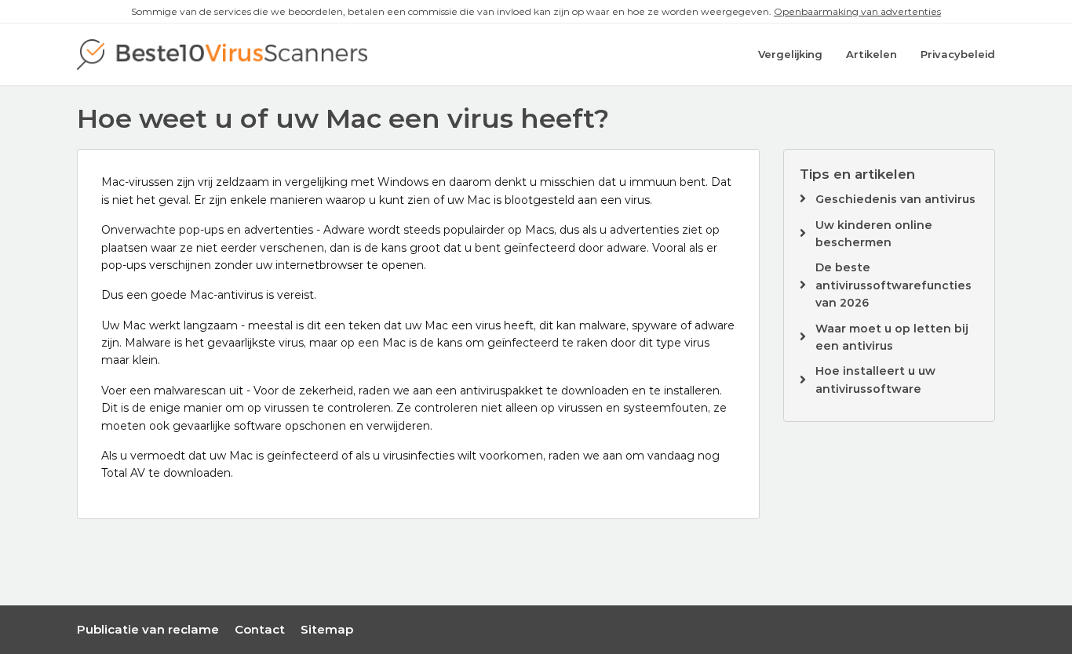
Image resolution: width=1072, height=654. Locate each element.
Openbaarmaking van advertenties (857, 11)
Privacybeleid (958, 54)
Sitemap (327, 629)
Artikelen (871, 54)
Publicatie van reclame (148, 629)
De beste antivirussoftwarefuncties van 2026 (893, 285)
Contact (260, 629)
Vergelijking (790, 54)
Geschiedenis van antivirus (895, 199)
